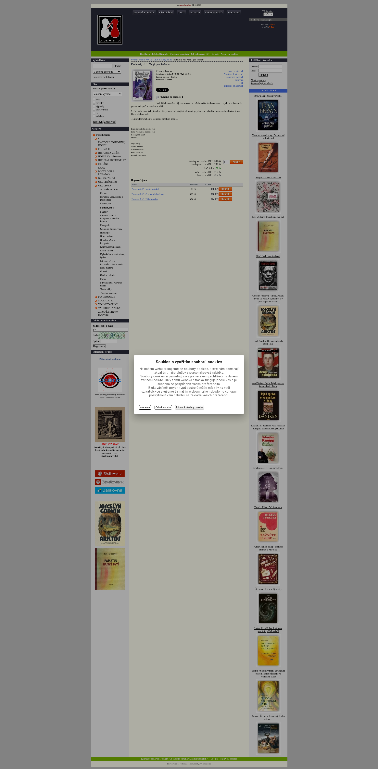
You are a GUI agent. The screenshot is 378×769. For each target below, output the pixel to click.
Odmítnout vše (163, 407)
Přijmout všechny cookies (189, 407)
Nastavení (145, 407)
